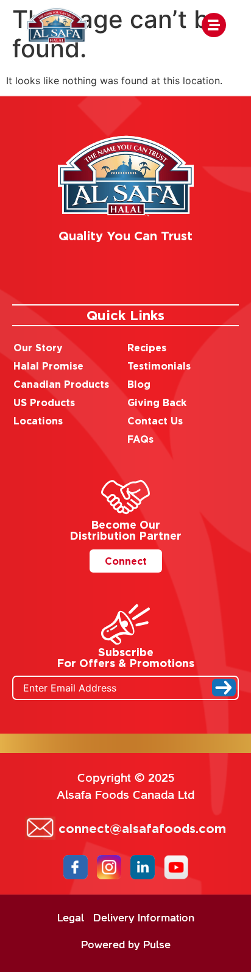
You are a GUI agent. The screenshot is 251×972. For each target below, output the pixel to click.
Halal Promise (48, 365)
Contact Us (155, 420)
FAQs (140, 439)
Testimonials (159, 365)
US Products (44, 402)
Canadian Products (61, 384)
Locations (38, 420)
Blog (138, 384)
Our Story (38, 347)
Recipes (146, 347)
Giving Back (156, 402)
